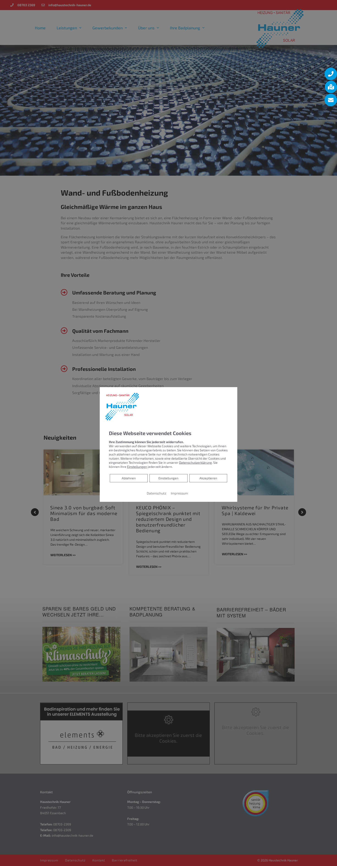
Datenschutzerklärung (195, 462)
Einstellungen (168, 478)
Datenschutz (156, 493)
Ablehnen (129, 478)
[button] (331, 74)
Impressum (179, 493)
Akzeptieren (208, 478)
